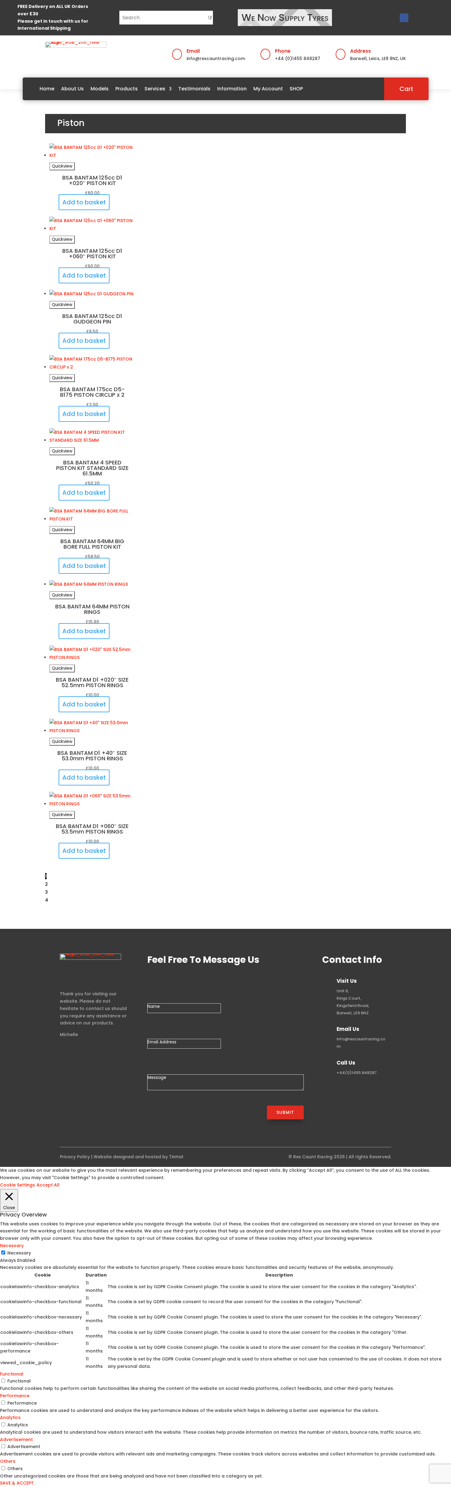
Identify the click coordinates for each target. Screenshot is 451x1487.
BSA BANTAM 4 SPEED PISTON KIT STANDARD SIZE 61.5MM (92, 468)
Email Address (163, 1026)
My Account (268, 88)
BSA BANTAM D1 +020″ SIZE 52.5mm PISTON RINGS (92, 682)
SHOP (296, 88)
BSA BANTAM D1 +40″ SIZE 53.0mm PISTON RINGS (92, 755)
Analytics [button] (10, 1417)
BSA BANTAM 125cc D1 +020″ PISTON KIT (92, 180)
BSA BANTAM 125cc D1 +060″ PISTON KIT (92, 253)
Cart (406, 89)
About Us (72, 88)
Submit (285, 1112)
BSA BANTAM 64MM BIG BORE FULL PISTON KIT (92, 544)
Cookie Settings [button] (17, 1185)
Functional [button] (11, 1374)
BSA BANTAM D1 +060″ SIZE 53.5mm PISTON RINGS (92, 828)
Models (100, 88)
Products (126, 88)
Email (193, 51)
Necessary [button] (12, 1246)
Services (155, 88)
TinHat (176, 1157)
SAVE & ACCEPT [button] (17, 1483)
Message (157, 1061)
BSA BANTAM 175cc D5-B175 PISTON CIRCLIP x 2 (92, 392)
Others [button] (7, 1461)
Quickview (62, 166)
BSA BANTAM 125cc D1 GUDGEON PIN (92, 318)
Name (153, 990)
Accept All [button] (48, 1185)
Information (232, 88)
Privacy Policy (75, 1157)
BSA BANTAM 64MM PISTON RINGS (92, 609)
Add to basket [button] (84, 202)
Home (47, 88)
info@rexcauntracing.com (216, 58)
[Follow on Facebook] (404, 17)
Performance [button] (14, 1396)
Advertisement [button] (16, 1439)
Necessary (19, 1253)
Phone (283, 51)
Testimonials (194, 88)
